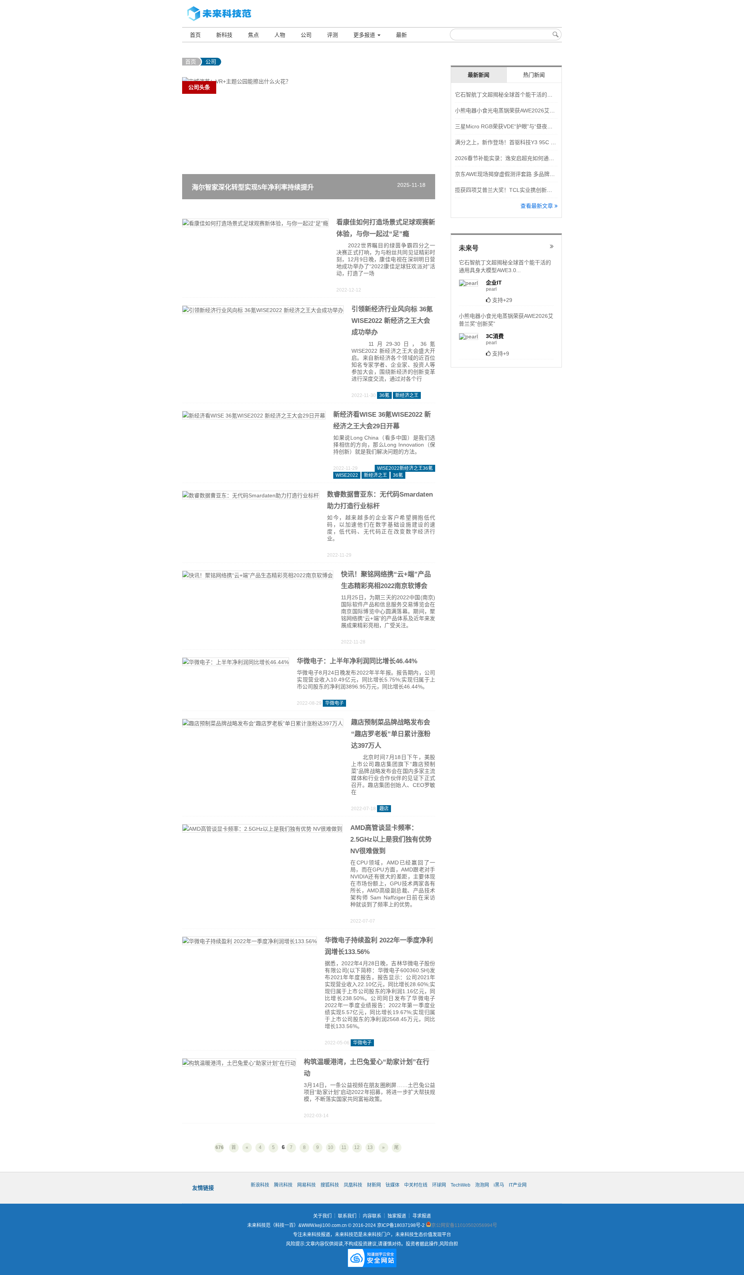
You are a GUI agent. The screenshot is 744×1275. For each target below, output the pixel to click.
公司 (306, 35)
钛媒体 (393, 1185)
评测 (332, 35)
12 (357, 1147)
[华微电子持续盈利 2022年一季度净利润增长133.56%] (249, 942)
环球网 (439, 1185)
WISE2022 (347, 475)
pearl (491, 289)
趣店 (384, 808)
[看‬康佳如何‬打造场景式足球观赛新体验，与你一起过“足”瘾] (255, 224)
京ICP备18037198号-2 (401, 1225)
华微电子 (334, 703)
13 (370, 1147)
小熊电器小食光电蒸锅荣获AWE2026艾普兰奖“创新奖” (520, 110)
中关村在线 (415, 1185)
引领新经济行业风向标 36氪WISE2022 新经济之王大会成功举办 (392, 320)
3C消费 (495, 336)
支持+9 (500, 353)
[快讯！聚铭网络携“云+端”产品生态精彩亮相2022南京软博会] (257, 576)
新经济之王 (406, 395)
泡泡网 (482, 1185)
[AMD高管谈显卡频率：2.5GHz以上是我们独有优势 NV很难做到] (262, 829)
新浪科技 (260, 1185)
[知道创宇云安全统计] (372, 1264)
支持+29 (502, 300)
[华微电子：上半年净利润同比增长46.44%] (235, 663)
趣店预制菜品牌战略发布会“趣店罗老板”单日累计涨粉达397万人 (391, 734)
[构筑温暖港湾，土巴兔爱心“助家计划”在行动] (239, 1064)
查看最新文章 (537, 206)
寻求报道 (421, 1216)
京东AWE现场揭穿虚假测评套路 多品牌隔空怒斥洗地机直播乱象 (532, 174)
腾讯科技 (283, 1185)
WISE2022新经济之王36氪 (405, 468)
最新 (401, 35)
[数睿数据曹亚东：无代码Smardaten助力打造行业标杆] (250, 496)
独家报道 (397, 1216)
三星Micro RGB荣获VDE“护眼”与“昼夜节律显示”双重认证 (523, 126)
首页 (195, 35)
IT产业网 (518, 1185)
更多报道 (365, 35)
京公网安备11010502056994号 (464, 1225)
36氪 (384, 395)
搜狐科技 (329, 1185)
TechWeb (460, 1185)
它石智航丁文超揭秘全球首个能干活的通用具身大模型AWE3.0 (529, 94)
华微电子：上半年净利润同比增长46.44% (357, 661)
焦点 (253, 35)
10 (330, 1147)
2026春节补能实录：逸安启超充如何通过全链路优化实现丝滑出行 (534, 158)
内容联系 (372, 1216)
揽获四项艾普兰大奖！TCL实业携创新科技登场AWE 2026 (524, 190)
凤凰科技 (353, 1185)
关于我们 (322, 1216)
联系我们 (347, 1216)
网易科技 (306, 1185)
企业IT (494, 282)
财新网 (374, 1185)
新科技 (224, 35)
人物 (279, 35)
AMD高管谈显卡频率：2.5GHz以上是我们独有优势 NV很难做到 (391, 839)
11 (343, 1147)
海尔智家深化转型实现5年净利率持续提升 (253, 187)
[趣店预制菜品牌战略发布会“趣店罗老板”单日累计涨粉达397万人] (262, 724)
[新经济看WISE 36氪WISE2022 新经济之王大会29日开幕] (254, 416)
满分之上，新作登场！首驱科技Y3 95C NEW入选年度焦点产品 (530, 142)
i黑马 (499, 1185)
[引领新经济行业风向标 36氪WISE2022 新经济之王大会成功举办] (263, 311)
